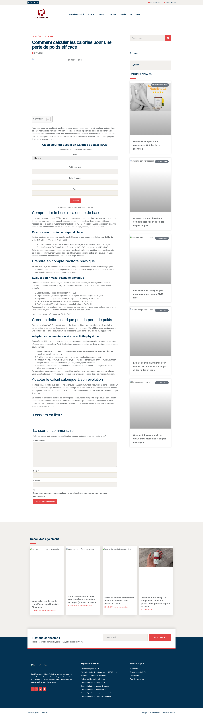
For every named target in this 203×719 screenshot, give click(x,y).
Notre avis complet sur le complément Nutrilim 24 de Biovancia (146, 145)
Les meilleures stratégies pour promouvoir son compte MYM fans (148, 294)
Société (123, 14)
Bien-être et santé (76, 14)
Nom (36, 471)
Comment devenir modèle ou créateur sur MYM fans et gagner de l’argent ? (149, 439)
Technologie (135, 14)
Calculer (75, 201)
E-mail (36, 481)
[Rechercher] (168, 38)
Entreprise (112, 14)
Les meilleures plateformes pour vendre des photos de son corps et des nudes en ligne (149, 366)
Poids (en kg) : (75, 167)
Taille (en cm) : (75, 178)
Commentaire (39, 441)
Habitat (101, 14)
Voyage (91, 14)
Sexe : (75, 154)
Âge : (75, 189)
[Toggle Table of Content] (47, 119)
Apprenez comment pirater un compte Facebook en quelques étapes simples (148, 222)
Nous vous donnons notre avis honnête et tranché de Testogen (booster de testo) (82, 599)
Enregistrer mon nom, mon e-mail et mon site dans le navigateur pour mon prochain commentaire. (70, 494)
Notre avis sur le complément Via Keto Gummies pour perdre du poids (119, 601)
